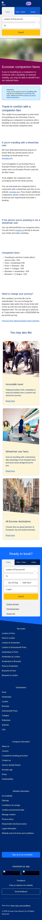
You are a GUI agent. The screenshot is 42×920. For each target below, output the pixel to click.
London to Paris (8, 633)
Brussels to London (10, 675)
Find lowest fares (13, 609)
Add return (27, 583)
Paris (4, 692)
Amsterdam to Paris (10, 652)
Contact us (6, 760)
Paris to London (8, 638)
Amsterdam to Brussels (11, 661)
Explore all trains (13, 604)
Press (12, 774)
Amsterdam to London (11, 657)
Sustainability (7, 779)
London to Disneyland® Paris (14, 647)
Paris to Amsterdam (10, 666)
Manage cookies (9, 815)
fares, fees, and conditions (20, 905)
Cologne (5, 716)
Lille (3, 730)
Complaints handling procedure (21, 756)
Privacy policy (7, 819)
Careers (5, 751)
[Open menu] (38, 3)
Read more (10, 401)
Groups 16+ (11, 614)
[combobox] (21, 19)
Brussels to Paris (9, 671)
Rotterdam (6, 720)
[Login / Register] (34, 3)
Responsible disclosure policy (14, 824)
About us (5, 746)
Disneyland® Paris (10, 711)
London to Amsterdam (11, 643)
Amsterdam (6, 697)
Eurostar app (7, 770)
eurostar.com (7, 158)
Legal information (9, 829)
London (5, 702)
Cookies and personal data (13, 810)
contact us (20, 230)
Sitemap (5, 801)
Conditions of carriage (11, 805)
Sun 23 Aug (13, 583)
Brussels (5, 706)
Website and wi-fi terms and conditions (18, 833)
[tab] (8, 10)
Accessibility (7, 796)
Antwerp (5, 725)
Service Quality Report (11, 765)
